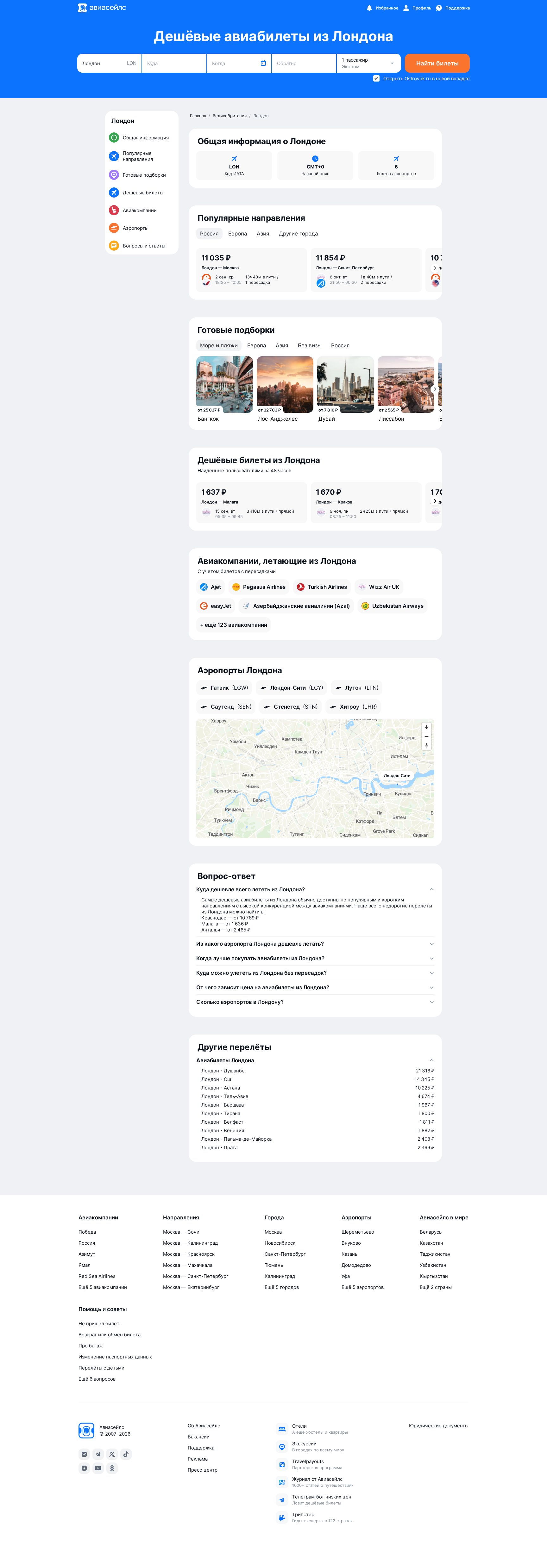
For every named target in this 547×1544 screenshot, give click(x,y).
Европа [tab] (237, 233)
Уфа (346, 1276)
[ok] (112, 1468)
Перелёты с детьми (101, 1368)
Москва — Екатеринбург (191, 1287)
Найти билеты (437, 63)
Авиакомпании (98, 1217)
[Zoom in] (426, 727)
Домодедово (356, 1265)
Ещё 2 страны (436, 1287)
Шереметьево (358, 1232)
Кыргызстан (434, 1276)
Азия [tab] (263, 233)
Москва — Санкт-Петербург (196, 1276)
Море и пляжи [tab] (219, 345)
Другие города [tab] (298, 233)
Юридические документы (438, 1426)
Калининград (280, 1276)
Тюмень (274, 1265)
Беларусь (431, 1232)
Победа (87, 1232)
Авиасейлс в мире (444, 1217)
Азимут (87, 1254)
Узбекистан (433, 1265)
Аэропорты (357, 1217)
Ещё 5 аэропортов (363, 1287)
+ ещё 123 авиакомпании (233, 625)
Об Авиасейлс (204, 1426)
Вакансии (199, 1437)
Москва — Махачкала (187, 1265)
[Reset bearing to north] (426, 745)
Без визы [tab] (310, 345)
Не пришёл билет (99, 1324)
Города (274, 1217)
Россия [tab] (209, 233)
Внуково (351, 1243)
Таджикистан (435, 1254)
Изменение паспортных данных (115, 1357)
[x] (112, 1454)
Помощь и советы (103, 1309)
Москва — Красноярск (189, 1254)
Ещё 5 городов (282, 1287)
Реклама (198, 1459)
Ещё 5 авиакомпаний (103, 1287)
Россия (87, 1243)
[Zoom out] (426, 736)
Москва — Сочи (181, 1232)
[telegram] (98, 1454)
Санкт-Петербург (285, 1254)
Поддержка (201, 1448)
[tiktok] (126, 1454)
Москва (273, 1232)
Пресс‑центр (202, 1470)
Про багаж (91, 1346)
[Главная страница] (101, 8)
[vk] (84, 1454)
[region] (315, 778)
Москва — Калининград (190, 1243)
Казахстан (431, 1243)
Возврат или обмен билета (110, 1335)
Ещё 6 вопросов (97, 1379)
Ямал (85, 1265)
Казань (349, 1254)
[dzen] (84, 1468)
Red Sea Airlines (97, 1276)
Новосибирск (280, 1243)
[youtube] (98, 1468)
